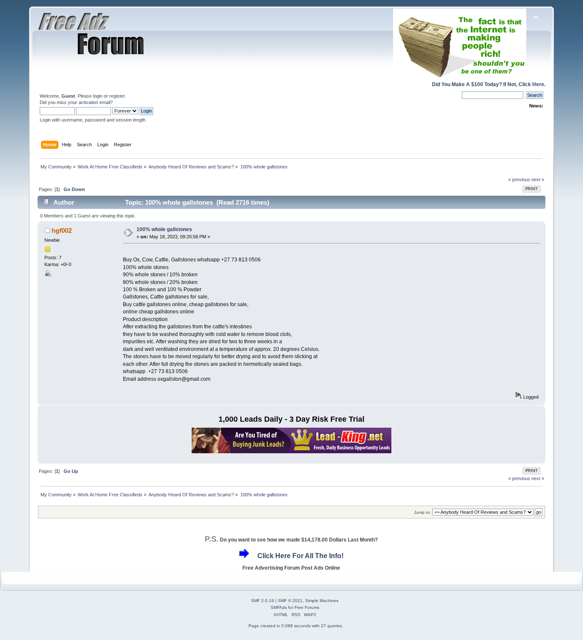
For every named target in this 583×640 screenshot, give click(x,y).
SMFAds (279, 607)
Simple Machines (321, 600)
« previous (519, 179)
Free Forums (306, 607)
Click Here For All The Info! (300, 555)
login (97, 95)
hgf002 (62, 230)
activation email (94, 102)
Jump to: (422, 512)
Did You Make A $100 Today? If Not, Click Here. (488, 84)
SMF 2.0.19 (262, 600)
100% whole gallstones (164, 229)
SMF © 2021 (290, 600)
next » (537, 179)
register (117, 95)
